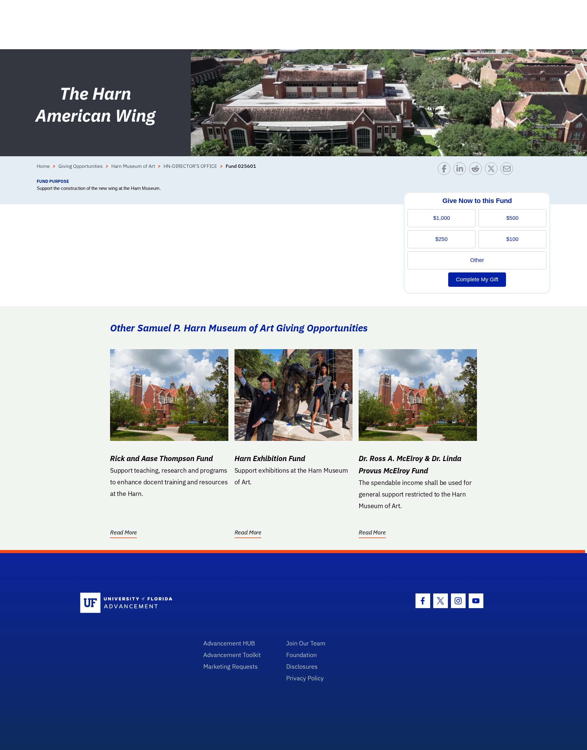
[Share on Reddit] (477, 170)
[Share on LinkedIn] (461, 170)
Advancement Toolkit (232, 655)
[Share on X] (492, 170)
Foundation (301, 655)
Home (43, 166)
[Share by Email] (508, 170)
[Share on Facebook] (445, 170)
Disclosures (302, 666)
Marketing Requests (230, 666)
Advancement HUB (229, 643)
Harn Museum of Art (133, 166)
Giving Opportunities (80, 166)
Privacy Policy (305, 678)
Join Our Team (306, 643)
